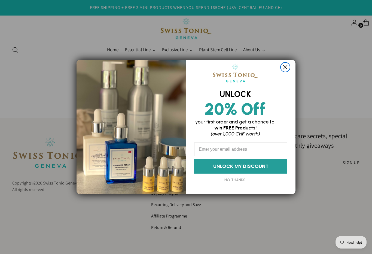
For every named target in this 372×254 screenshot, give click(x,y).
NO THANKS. (235, 180)
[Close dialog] (285, 67)
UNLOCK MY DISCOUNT (241, 166)
